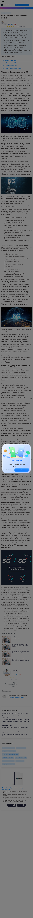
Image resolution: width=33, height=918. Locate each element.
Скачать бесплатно (22, 470)
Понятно (8, 469)
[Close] (5, 446)
